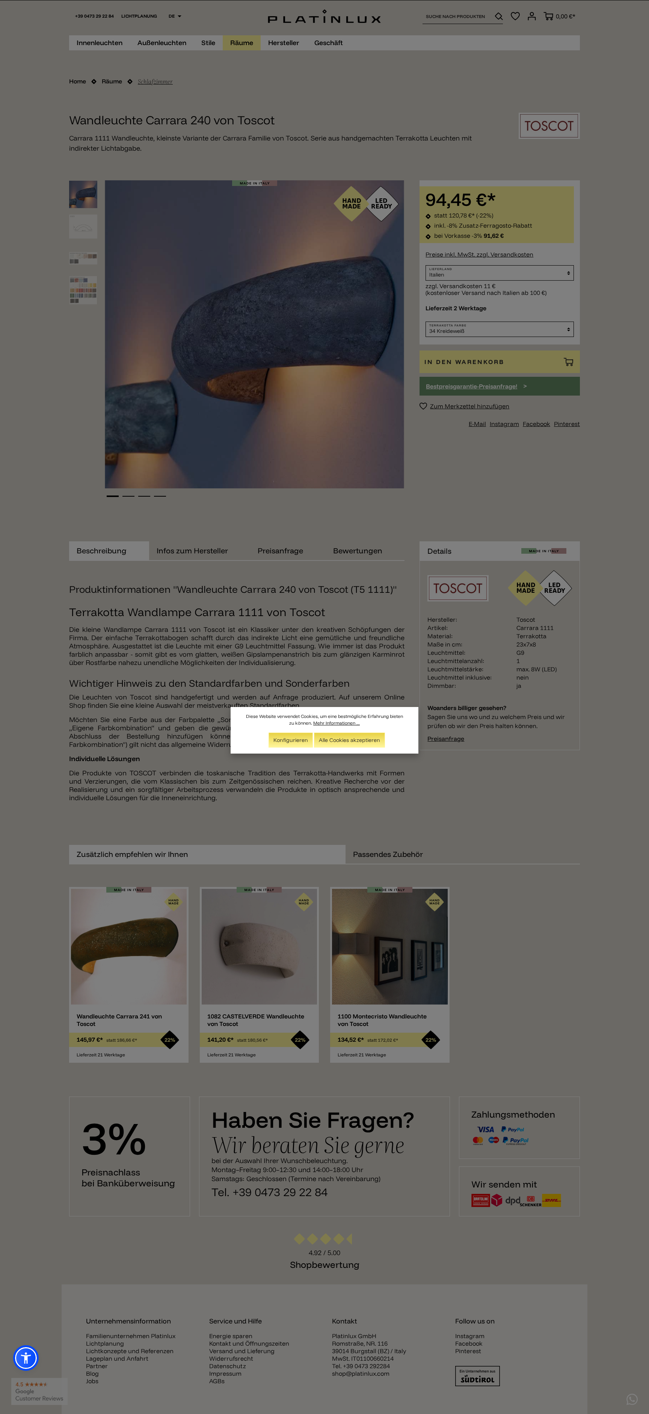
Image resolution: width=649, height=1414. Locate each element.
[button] (26, 1358)
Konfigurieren (290, 740)
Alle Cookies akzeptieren (349, 740)
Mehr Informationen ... (336, 723)
